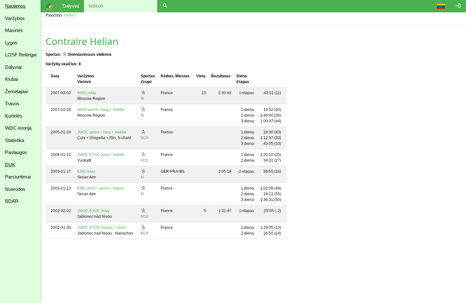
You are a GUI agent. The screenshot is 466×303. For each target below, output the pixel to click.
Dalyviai (13, 67)
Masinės (14, 30)
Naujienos (15, 6)
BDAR (11, 201)
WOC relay (86, 93)
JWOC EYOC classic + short (101, 227)
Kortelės (13, 116)
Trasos (12, 103)
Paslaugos (16, 152)
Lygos (11, 42)
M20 (144, 138)
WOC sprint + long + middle (101, 109)
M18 (144, 216)
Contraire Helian (82, 41)
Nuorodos (15, 189)
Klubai (11, 79)
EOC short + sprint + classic (101, 188)
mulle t (69, 15)
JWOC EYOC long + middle (101, 154)
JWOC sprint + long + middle (101, 132)
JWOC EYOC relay (93, 211)
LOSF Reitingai (20, 54)
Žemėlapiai (16, 91)
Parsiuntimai (18, 176)
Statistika (14, 140)
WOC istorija (18, 128)
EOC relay (86, 171)
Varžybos (15, 18)
